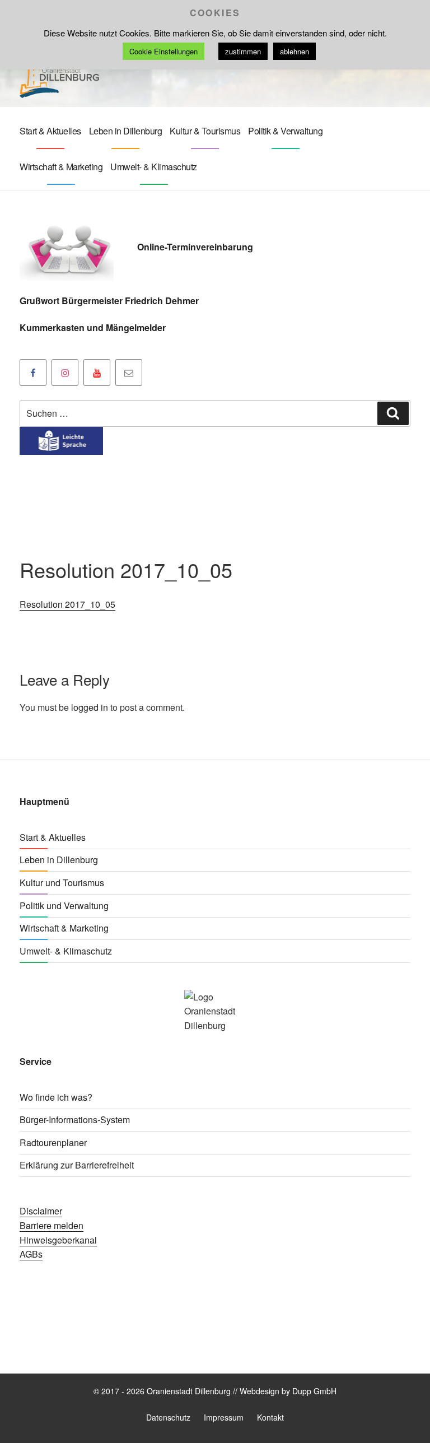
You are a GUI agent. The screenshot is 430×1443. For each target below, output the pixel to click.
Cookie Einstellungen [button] (163, 51)
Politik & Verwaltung (285, 130)
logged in (89, 707)
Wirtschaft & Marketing (61, 166)
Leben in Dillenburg (125, 130)
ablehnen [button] (294, 51)
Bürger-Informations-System (75, 1119)
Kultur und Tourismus (62, 882)
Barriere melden (51, 1225)
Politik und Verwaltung (64, 905)
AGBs (31, 1254)
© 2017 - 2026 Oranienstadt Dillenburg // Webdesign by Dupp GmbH (215, 1391)
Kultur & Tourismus (205, 130)
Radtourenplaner (53, 1142)
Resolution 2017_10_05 (67, 604)
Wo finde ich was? (56, 1097)
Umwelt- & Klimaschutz (153, 166)
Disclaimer (41, 1210)
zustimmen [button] (243, 51)
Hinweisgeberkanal (58, 1239)
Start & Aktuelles (50, 130)
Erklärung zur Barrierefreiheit (77, 1164)
